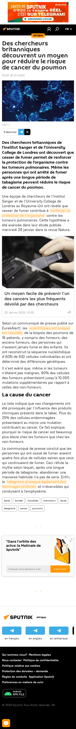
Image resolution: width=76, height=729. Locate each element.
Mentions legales (40, 654)
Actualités (33, 500)
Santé (7, 500)
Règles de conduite (14, 676)
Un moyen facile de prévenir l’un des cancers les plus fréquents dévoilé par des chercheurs (37, 299)
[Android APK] (14, 693)
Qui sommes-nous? (14, 654)
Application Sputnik (41, 676)
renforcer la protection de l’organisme (36, 213)
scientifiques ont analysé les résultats (36, 330)
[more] (69, 312)
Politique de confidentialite (41, 660)
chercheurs (49, 500)
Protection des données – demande (25, 671)
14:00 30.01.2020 (13, 75)
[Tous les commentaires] (6, 723)
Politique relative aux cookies (21, 665)
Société (19, 500)
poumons (37, 508)
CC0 (4, 124)
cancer (23, 508)
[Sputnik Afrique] (12, 30)
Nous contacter (12, 660)
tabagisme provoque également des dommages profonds (34, 484)
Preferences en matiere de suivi (22, 682)
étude (63, 500)
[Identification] (49, 29)
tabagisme (9, 508)
